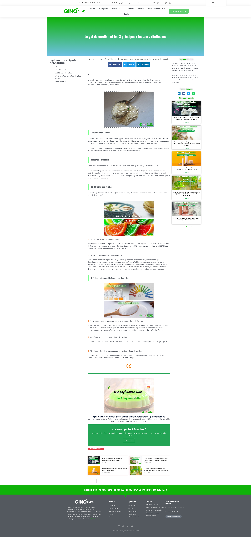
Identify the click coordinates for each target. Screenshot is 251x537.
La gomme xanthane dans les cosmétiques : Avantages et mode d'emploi (186, 219)
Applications (129, 8)
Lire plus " (186, 122)
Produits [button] (115, 8)
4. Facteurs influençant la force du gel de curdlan (68, 77)
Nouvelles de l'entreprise (139, 59)
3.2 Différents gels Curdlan (63, 73)
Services (141, 8)
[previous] (92, 481)
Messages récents (60, 81)
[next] (100, 481)
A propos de (103, 8)
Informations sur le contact (172, 502)
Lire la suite (95, 519)
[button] (115, 64)
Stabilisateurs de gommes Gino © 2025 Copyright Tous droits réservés (126, 531)
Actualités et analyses (156, 8)
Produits (112, 501)
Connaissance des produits (159, 59)
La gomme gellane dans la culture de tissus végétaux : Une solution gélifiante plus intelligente (156, 469)
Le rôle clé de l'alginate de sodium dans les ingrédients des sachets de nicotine (112, 459)
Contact (127, 13)
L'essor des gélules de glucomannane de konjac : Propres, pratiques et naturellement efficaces (156, 459)
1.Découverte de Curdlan (62, 67)
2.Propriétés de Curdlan (62, 70)
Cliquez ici (129, 440)
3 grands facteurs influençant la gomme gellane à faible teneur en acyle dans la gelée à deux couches (129, 416)
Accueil (92, 8)
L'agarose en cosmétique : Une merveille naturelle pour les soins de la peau (114, 469)
